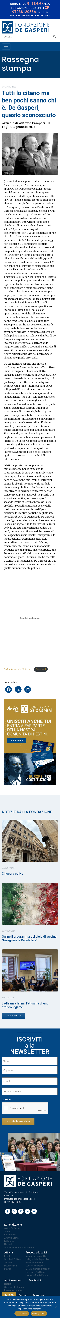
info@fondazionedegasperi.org (19, 1199)
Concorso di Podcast (35, 1265)
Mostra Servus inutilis (36, 1256)
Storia (7, 1231)
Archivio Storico (12, 1238)
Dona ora (38, 1295)
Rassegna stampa (20, 63)
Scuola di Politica (12, 1259)
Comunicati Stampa (14, 1287)
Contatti (23, 1295)
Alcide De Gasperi (12, 1228)
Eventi (7, 1256)
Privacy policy (39, 1313)
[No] (56, 1306)
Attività (8, 1252)
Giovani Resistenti (34, 1262)
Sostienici (35, 1280)
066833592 (9, 1195)
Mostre (7, 1269)
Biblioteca (9, 1241)
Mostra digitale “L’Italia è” (38, 1269)
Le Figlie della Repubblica (38, 1259)
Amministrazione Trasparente (19, 1247)
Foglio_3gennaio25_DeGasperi (18, 669)
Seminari (8, 1262)
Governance (10, 1234)
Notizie (7, 1284)
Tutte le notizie (14, 1015)
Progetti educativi (36, 1252)
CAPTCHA (6, 1099)
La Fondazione (13, 1224)
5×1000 (9, 1295)
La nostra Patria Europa (37, 1275)
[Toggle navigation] (6, 46)
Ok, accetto (22, 1313)
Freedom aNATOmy (35, 1272)
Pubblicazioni (10, 1265)
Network (8, 1244)
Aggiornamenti (13, 1280)
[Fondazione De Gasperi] (25, 27)
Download (41, 669)
